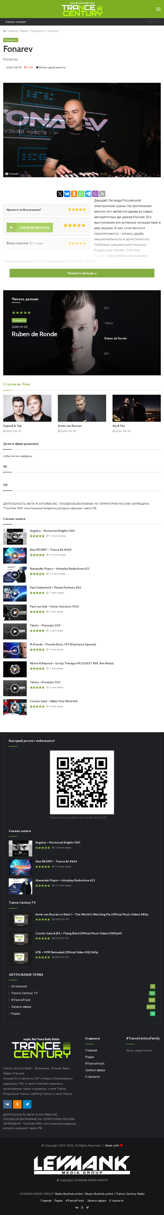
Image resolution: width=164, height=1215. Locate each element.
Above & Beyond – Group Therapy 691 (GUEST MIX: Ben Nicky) (72, 663)
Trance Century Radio (130, 1193)
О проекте (92, 1076)
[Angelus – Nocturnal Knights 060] (15, 537)
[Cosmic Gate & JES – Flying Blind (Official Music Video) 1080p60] (20, 939)
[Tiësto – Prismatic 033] (15, 688)
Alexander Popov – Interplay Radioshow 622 (59, 568)
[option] (82, 332)
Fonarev (100, 256)
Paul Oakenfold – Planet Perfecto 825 (55, 587)
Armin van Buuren (70, 426)
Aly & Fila (119, 426)
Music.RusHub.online (99, 1193)
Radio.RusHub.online (69, 1193)
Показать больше (80, 273)
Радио (24, 31)
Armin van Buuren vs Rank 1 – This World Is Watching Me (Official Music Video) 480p (91, 914)
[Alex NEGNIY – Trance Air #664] (15, 556)
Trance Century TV (24, 993)
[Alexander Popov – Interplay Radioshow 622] (15, 575)
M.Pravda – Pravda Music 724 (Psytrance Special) (63, 644)
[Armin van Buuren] (82, 408)
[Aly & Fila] (137, 408)
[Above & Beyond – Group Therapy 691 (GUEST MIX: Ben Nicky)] (15, 669)
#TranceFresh (21, 1000)
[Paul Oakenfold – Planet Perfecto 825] (15, 594)
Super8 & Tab (12, 426)
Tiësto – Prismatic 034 (45, 625)
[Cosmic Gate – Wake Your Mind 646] (15, 707)
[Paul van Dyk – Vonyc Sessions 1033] (15, 612)
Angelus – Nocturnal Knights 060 (52, 531)
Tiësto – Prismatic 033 (45, 682)
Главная (12, 31)
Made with (112, 1145)
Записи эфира (21, 1006)
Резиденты (38, 31)
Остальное (19, 986)
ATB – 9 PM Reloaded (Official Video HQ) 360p (66, 952)
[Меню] (158, 9)
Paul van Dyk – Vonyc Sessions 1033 (54, 606)
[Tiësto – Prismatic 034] (15, 631)
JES (16, 334)
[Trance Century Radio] (82, 9)
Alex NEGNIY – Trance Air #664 (51, 550)
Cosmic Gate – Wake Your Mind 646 (54, 21)
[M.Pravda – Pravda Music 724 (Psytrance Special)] (15, 650)
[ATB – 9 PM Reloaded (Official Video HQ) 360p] (20, 958)
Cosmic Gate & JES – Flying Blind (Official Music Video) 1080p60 (78, 933)
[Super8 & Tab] (27, 408)
